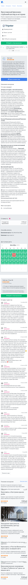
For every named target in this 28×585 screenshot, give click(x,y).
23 (6, 262)
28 (25, 262)
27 (21, 262)
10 (10, 254)
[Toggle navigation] (25, 2)
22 (2, 262)
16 (6, 258)
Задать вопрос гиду (14, 79)
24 (10, 262)
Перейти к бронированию (14, 43)
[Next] (24, 47)
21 (25, 258)
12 (17, 254)
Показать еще (6, 473)
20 (21, 258)
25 (14, 262)
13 (21, 254)
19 (17, 258)
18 (14, 258)
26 (17, 262)
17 (10, 258)
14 (25, 254)
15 (2, 258)
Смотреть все (23, 481)
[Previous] (3, 47)
